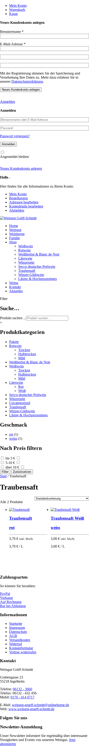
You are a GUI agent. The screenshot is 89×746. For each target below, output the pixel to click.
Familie (14, 238)
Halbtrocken (27, 354)
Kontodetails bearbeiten (26, 206)
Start (3, 476)
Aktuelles (16, 291)
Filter (5, 471)
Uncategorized (19, 403)
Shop (13, 242)
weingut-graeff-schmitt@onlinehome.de (40, 705)
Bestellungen (18, 198)
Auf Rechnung (10, 602)
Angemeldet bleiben (14, 157)
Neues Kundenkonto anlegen (21, 168)
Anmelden (7, 102)
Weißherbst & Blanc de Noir (38, 254)
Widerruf (15, 644)
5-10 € (10, 463)
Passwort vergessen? (15, 136)
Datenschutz (18, 632)
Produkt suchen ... (13, 318)
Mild (21, 358)
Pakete (14, 342)
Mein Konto (18, 5)
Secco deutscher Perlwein (36, 266)
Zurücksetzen (22, 471)
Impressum (17, 628)
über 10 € (12, 467)
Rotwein (24, 250)
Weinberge (17, 234)
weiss (13, 438)
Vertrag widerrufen (22, 652)
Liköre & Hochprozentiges (37, 279)
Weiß (22, 391)
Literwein (25, 258)
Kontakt (15, 287)
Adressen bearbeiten (23, 202)
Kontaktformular (21, 648)
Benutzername (12, 32)
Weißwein (25, 246)
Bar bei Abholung (13, 606)
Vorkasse (6, 598)
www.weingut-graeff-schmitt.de (31, 709)
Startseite (15, 623)
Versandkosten (19, 640)
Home (13, 226)
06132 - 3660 (22, 689)
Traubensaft (26, 271)
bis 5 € (10, 458)
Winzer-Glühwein (31, 275)
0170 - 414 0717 (22, 697)
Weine (13, 283)
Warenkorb (17, 10)
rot (11, 434)
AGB (13, 636)
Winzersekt (26, 262)
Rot (21, 387)
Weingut (15, 230)
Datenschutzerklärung (27, 81)
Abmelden (16, 210)
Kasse (13, 14)
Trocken (24, 350)
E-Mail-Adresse (13, 44)
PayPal (5, 594)
